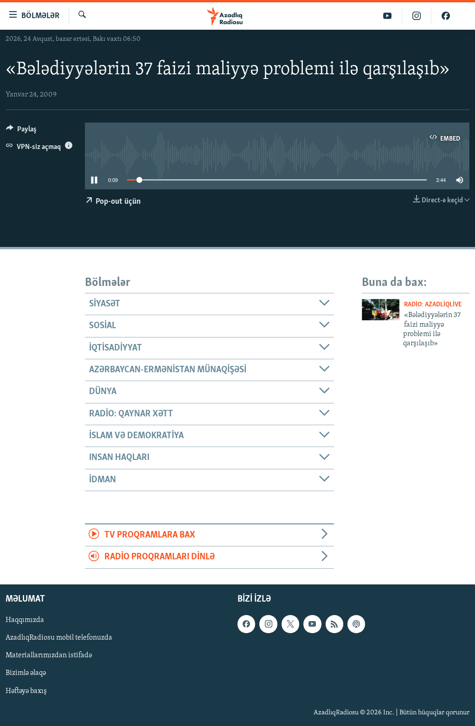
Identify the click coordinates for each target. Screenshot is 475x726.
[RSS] (334, 624)
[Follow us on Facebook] (246, 624)
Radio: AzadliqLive (433, 304)
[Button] (21, 131)
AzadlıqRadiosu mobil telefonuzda (59, 638)
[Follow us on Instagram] (268, 624)
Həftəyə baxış (26, 690)
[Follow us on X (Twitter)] (290, 624)
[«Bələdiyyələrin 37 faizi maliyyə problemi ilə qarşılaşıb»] (380, 309)
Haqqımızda (25, 620)
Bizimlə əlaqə (26, 673)
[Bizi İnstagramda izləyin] (416, 16)
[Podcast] (356, 624)
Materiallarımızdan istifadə (49, 655)
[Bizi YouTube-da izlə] (387, 16)
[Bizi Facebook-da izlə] (445, 16)
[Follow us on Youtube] (312, 624)
